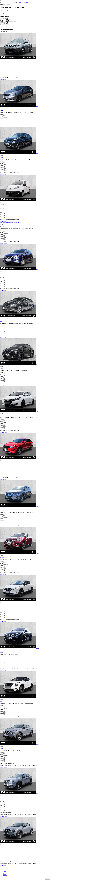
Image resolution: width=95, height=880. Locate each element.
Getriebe (1, 20)
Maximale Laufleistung (4, 21)
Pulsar (1, 110)
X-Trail (2, 510)
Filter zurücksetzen (11, 24)
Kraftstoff (2, 19)
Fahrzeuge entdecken (4, 11)
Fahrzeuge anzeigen (4, 24)
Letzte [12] (4, 871)
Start (3, 873)
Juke (1, 63)
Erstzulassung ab (3, 22)
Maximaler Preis (3, 23)
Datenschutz (5, 875)
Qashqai (2, 226)
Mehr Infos (43, 878)
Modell (1, 18)
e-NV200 (2, 204)
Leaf (1, 321)
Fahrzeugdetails (3, 79)
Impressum (4, 874)
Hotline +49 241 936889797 (24, 2)
